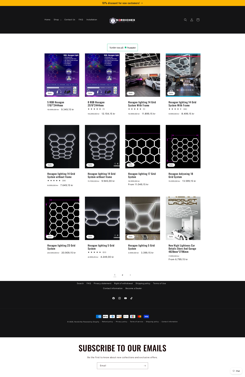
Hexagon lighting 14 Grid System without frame (61, 175)
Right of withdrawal (123, 283)
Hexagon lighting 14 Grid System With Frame (142, 104)
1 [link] (114, 275)
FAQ (89, 283)
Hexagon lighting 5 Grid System (101, 247)
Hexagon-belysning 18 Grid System (181, 175)
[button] (57, 20)
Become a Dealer (133, 288)
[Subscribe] (145, 365)
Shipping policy (143, 283)
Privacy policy (121, 321)
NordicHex (78, 322)
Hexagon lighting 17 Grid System (142, 175)
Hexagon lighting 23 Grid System (61, 247)
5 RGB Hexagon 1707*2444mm (55, 104)
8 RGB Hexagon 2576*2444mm (96, 104)
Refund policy (107, 321)
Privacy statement (102, 283)
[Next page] (130, 275)
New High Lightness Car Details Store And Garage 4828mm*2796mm (182, 248)
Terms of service (136, 321)
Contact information (112, 288)
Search (80, 283)
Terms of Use (159, 283)
